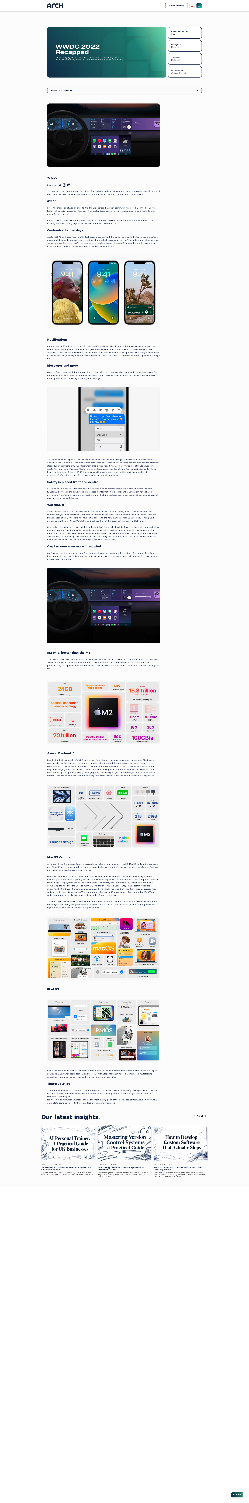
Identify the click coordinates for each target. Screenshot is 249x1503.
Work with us (176, 5)
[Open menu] (199, 5)
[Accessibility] (192, 5)
